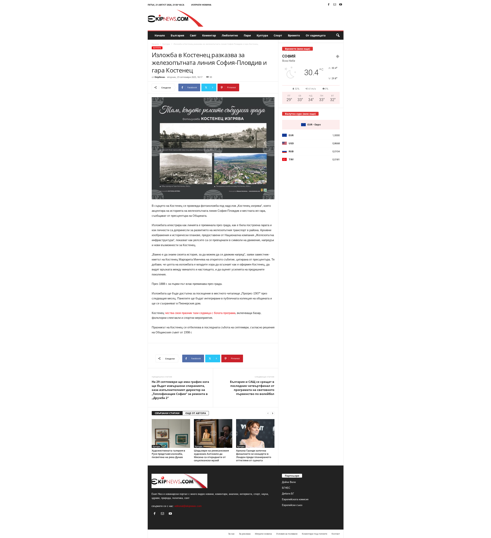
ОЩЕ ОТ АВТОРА (195, 413)
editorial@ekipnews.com (188, 506)
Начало (160, 35)
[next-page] (272, 413)
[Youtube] (340, 4)
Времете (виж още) (297, 48)
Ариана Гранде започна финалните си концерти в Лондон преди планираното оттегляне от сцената (253, 455)
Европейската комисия (295, 499)
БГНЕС (286, 487)
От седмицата (315, 35)
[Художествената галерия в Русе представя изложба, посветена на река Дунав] (171, 433)
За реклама (244, 533)
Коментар (209, 35)
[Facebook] (328, 4)
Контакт (336, 533)
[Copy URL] (252, 87)
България (177, 35)
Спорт (278, 35)
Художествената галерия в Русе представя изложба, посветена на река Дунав (168, 454)
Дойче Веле (289, 482)
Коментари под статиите (314, 533)
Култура (262, 35)
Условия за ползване (286, 533)
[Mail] (334, 4)
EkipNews (160, 77)
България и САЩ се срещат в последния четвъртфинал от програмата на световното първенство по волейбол (252, 388)
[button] (338, 35)
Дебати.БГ (288, 493)
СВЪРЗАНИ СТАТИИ (167, 413)
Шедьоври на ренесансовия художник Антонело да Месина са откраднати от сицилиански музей (211, 455)
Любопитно (230, 35)
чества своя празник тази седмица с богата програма (200, 313)
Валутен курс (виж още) (300, 113)
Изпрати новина (201, 4)
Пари (247, 35)
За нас (231, 533)
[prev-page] (268, 413)
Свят (193, 35)
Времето (294, 35)
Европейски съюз (292, 505)
